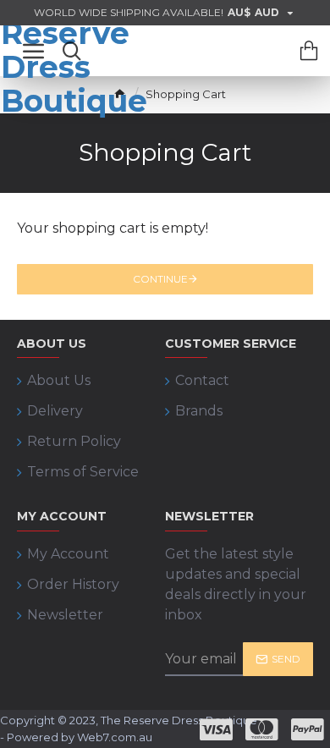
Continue (160, 278)
